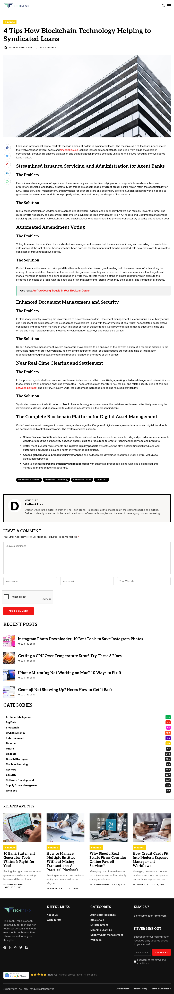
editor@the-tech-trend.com (150, 915)
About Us (52, 914)
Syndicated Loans (82, 479)
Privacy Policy (140, 989)
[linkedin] (10, 947)
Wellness (88, 790)
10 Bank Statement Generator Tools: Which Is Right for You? (19, 860)
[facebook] (4, 947)
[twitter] (20, 947)
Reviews (88, 769)
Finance (10, 22)
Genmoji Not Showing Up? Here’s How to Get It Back (65, 690)
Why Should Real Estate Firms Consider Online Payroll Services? (108, 860)
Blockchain (88, 727)
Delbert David (17, 47)
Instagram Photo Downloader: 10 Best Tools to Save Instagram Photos (80, 639)
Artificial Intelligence (88, 717)
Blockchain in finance (29, 479)
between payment (26, 387)
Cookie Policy (122, 989)
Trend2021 (101, 479)
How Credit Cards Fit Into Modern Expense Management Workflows (151, 860)
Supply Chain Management (88, 785)
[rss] (26, 947)
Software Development (88, 780)
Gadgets (88, 753)
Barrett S (56, 889)
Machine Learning (88, 764)
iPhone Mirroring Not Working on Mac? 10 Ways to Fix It (69, 673)
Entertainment (88, 738)
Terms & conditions (160, 989)
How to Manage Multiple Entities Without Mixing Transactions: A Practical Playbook (62, 862)
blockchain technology (56, 479)
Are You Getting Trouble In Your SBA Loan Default (61, 290)
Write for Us (54, 919)
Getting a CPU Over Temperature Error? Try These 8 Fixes (70, 656)
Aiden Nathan (14, 885)
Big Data (88, 722)
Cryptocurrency (88, 732)
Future (88, 748)
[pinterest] (15, 947)
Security (88, 774)
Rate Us (52, 974)
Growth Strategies (88, 759)
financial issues (69, 149)
